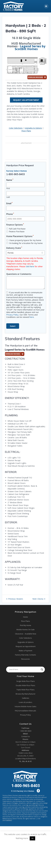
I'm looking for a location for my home (26, 243)
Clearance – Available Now (25, 634)
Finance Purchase (16, 231)
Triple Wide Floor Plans (25, 689)
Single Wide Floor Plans (25, 681)
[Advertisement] (26, 152)
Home (25, 617)
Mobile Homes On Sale (25, 629)
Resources (25, 659)
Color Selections (16, 128)
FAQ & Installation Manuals (25, 710)
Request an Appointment (25, 646)
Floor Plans (26, 131)
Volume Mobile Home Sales (25, 706)
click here (30, 266)
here (32, 317)
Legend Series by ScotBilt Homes (30, 47)
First (8, 188)
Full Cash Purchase (17, 228)
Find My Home (25, 625)
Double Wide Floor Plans (25, 685)
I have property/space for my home (25, 240)
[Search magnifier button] (42, 669)
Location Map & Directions (25, 758)
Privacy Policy (12, 314)
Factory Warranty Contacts (25, 655)
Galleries (25, 698)
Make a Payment (25, 650)
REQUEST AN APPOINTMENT (26, 100)
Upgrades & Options (33, 128)
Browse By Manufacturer (25, 694)
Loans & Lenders (25, 702)
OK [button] (32, 838)
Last (8, 197)
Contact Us (25, 736)
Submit (13, 326)
